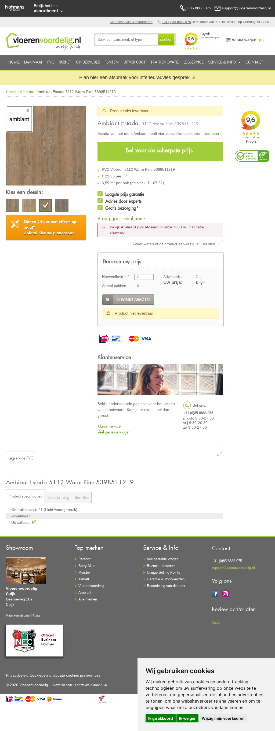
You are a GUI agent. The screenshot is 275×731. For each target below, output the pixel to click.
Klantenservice (109, 426)
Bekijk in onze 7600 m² (157, 230)
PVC (50, 62)
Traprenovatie (165, 62)
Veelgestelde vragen (162, 559)
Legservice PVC (21, 458)
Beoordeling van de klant (166, 586)
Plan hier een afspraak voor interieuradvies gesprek (135, 77)
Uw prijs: (173, 282)
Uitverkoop (135, 62)
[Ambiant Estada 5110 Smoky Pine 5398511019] (12, 206)
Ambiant (27, 91)
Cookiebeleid (41, 675)
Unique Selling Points (163, 572)
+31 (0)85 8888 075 (176, 22)
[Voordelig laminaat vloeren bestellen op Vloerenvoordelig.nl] (44, 40)
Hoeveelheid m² (115, 276)
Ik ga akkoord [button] (160, 718)
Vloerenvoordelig (91, 586)
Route (36, 615)
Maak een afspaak (18, 615)
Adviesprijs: (173, 276)
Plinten (111, 62)
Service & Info (222, 62)
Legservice (193, 62)
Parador (84, 559)
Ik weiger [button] (187, 718)
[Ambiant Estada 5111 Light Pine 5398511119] (29, 206)
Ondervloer (88, 62)
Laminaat (33, 62)
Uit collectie (21, 522)
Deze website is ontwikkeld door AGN (80, 685)
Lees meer (211, 133)
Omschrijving (58, 497)
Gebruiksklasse (24, 509)
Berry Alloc (86, 566)
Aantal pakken (114, 286)
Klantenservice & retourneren (131, 22)
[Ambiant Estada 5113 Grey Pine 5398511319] (61, 206)
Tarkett (83, 579)
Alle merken (87, 599)
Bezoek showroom (161, 566)
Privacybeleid (17, 675)
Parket (65, 62)
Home (14, 62)
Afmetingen (21, 516)
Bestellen (82, 497)
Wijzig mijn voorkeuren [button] (223, 718)
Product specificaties (25, 496)
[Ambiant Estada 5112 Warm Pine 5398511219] (46, 146)
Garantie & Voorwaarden (165, 579)
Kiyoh (216, 621)
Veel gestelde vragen (113, 432)
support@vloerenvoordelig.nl (233, 567)
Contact (254, 62)
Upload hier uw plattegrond (50, 227)
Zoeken (166, 39)
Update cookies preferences (76, 675)
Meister (84, 572)
